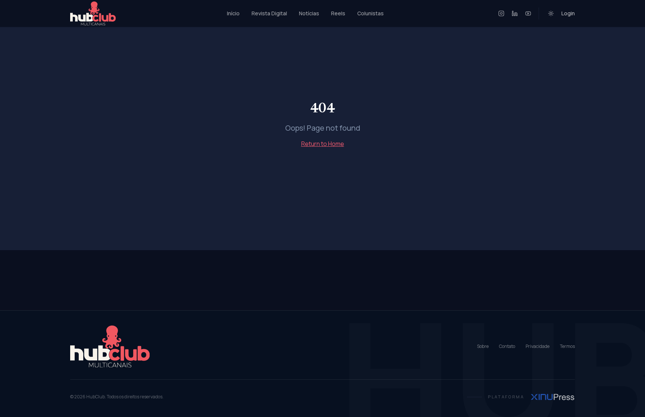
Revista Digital (269, 13)
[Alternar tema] (551, 13)
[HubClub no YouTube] (528, 13)
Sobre (483, 346)
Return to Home (322, 144)
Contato (507, 346)
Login (568, 13)
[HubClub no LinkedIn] (515, 13)
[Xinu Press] (552, 397)
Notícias (309, 13)
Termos (567, 346)
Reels (338, 13)
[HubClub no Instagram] (501, 13)
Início (233, 13)
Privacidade (537, 346)
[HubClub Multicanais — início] (93, 13)
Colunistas (370, 13)
